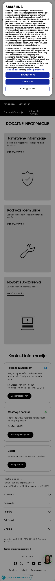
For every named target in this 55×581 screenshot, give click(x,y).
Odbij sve (27, 82)
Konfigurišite (27, 89)
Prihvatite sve (27, 75)
